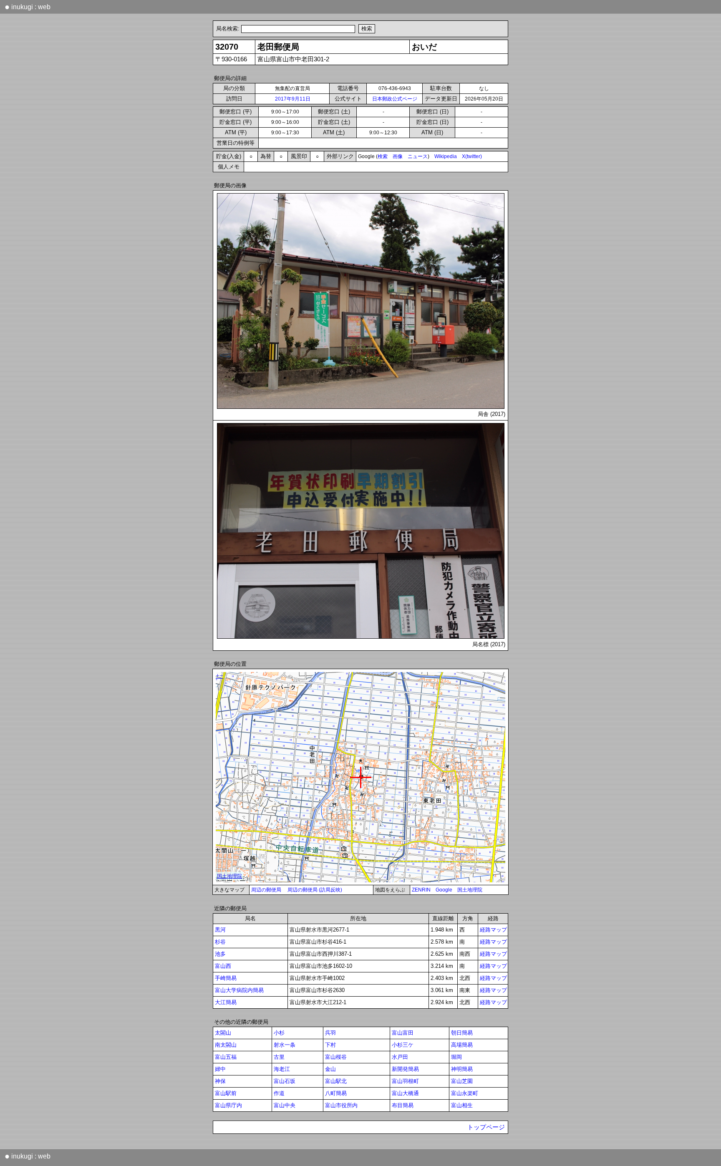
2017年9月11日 (292, 99)
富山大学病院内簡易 (239, 990)
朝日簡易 (462, 1033)
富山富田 (402, 1033)
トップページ (486, 1127)
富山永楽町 (464, 1093)
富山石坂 (284, 1081)
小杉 (279, 1033)
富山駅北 (336, 1081)
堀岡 (456, 1057)
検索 (383, 156)
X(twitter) (472, 156)
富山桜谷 (336, 1057)
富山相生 (462, 1105)
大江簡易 (226, 1002)
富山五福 (226, 1057)
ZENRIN (421, 890)
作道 (279, 1093)
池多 (220, 954)
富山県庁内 (228, 1105)
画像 (398, 156)
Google (444, 890)
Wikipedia (445, 156)
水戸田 (400, 1057)
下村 (330, 1045)
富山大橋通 (405, 1093)
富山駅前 (226, 1093)
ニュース (418, 156)
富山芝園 (462, 1081)
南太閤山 (226, 1045)
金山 (330, 1069)
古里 (279, 1057)
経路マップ (493, 930)
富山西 (223, 966)
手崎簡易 (226, 978)
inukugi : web (27, 6)
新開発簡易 (405, 1069)
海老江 (282, 1069)
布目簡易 (402, 1105)
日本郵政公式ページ (394, 99)
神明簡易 (462, 1069)
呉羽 (330, 1033)
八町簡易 (336, 1093)
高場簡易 (462, 1045)
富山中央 (284, 1105)
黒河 (220, 930)
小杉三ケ (402, 1045)
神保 (220, 1081)
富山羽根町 (405, 1081)
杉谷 (220, 942)
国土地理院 (469, 890)
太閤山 (223, 1033)
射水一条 (284, 1045)
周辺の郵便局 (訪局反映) (314, 890)
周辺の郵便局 (266, 890)
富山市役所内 (341, 1105)
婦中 (220, 1069)
